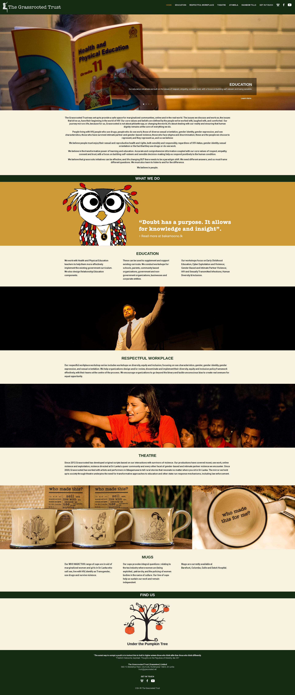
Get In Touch (266, 5)
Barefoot (185, 568)
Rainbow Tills (249, 5)
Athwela (233, 5)
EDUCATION (241, 84)
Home (169, 5)
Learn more (246, 98)
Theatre (221, 5)
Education (180, 5)
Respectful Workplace (201, 5)
